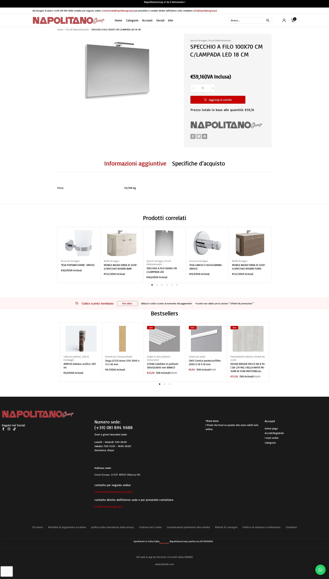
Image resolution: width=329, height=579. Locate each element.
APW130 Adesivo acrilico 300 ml (80, 365)
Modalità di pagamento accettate (67, 527)
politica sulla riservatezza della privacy (112, 527)
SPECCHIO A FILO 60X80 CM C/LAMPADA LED (162, 270)
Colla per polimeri (72, 356)
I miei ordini (271, 438)
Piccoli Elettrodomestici (77, 29)
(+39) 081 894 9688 (63, 10)
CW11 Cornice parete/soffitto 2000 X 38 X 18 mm (205, 362)
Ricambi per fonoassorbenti (118, 356)
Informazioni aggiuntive (135, 163)
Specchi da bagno (198, 40)
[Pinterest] (204, 136)
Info (170, 20)
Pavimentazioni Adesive (241, 356)
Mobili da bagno (111, 261)
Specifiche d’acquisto (198, 163)
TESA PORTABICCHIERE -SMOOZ (78, 265)
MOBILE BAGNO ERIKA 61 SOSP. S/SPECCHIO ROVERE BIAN (120, 266)
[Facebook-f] (3, 428)
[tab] (135, 163)
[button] (320, 570)
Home (118, 20)
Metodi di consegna (226, 527)
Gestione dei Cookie (150, 527)
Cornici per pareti (197, 356)
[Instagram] (8, 428)
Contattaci (291, 527)
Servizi (160, 20)
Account (147, 20)
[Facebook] (193, 136)
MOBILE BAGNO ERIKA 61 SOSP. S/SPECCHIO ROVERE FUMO (248, 266)
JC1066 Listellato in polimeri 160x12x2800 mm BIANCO (162, 365)
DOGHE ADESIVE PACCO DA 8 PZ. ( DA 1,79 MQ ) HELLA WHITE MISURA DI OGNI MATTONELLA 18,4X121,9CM (247, 367)
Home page (271, 428)
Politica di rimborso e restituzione (262, 527)
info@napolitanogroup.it (205, 10)
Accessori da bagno (70, 261)
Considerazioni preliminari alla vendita (188, 527)
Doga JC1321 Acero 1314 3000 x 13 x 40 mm (122, 362)
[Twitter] (198, 136)
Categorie (270, 442)
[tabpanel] (79, 251)
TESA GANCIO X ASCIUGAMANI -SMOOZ (206, 266)
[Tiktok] (14, 428)
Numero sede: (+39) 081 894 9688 (113, 424)
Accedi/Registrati (274, 433)
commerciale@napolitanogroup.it (118, 10)
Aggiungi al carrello (220, 99)
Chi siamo (37, 527)
